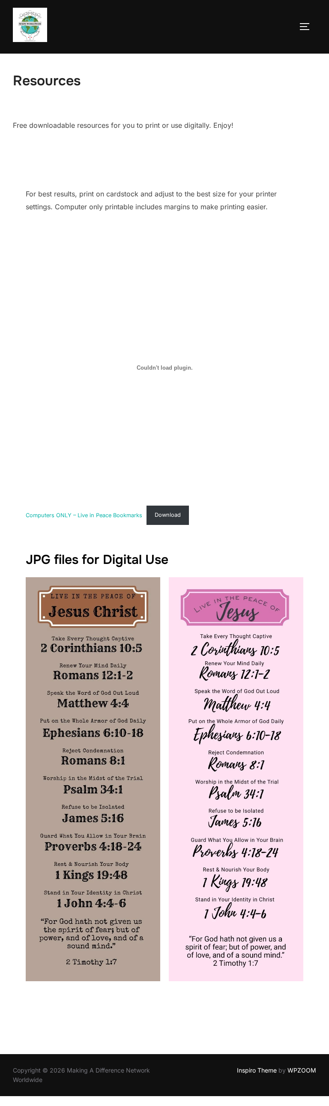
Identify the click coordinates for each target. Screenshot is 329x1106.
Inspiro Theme (257, 1070)
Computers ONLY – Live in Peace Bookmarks (84, 515)
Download (168, 515)
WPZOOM (301, 1070)
